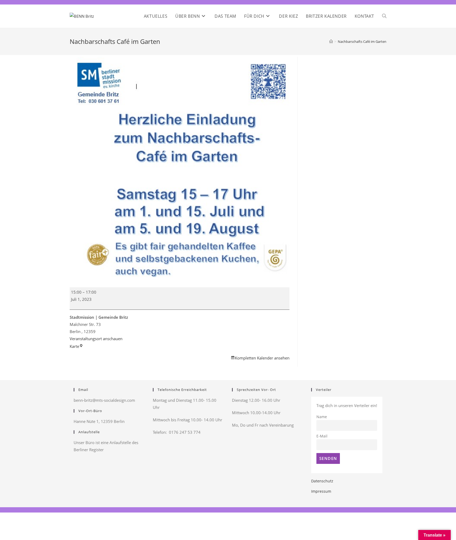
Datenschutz (322, 480)
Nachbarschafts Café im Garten (362, 41)
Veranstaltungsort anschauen (96, 338)
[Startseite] (331, 41)
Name (321, 416)
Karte (76, 346)
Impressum (321, 491)
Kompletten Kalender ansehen (262, 358)
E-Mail (321, 436)
